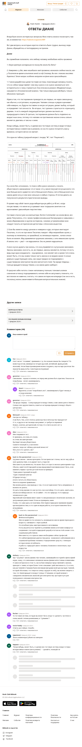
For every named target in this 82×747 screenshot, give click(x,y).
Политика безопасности (56, 716)
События (63, 10)
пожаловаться (32, 371)
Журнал (18, 10)
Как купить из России (74, 716)
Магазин (40, 10)
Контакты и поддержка (55, 721)
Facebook (9, 739)
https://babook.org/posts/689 (33, 39)
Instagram (9, 733)
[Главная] (5, 9)
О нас (72, 720)
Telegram (9, 736)
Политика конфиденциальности (34, 716)
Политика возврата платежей (33, 721)
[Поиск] (76, 9)
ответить (23, 371)
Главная (6, 715)
